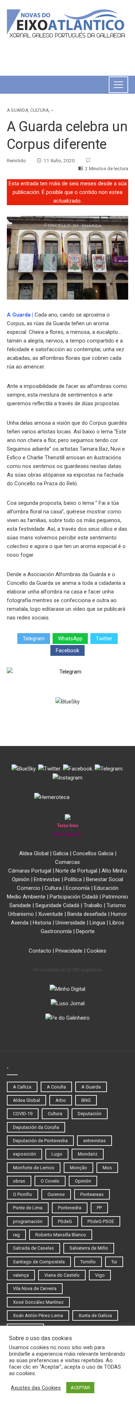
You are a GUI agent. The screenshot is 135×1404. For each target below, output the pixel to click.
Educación (106, 888)
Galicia (60, 853)
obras (19, 1181)
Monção (78, 1167)
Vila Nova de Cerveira (35, 1288)
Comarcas (67, 862)
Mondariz (88, 1154)
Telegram (34, 638)
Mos (107, 1167)
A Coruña (56, 1087)
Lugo (56, 1154)
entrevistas (94, 1140)
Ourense (56, 1194)
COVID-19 (22, 1113)
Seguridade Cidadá (57, 905)
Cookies (96, 951)
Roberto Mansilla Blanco (60, 1234)
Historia (42, 922)
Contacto (40, 951)
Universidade (70, 922)
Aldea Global (34, 853)
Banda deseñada (87, 914)
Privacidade (68, 951)
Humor (119, 914)
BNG (86, 1100)
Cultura (39, 110)
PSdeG (65, 1221)
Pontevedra (69, 1207)
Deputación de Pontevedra (40, 1140)
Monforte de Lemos (33, 1167)
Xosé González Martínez (38, 1302)
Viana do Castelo (62, 1275)
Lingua (97, 922)
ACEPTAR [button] (80, 1387)
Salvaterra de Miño (88, 1248)
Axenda (19, 922)
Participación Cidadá (74, 896)
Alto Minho (114, 870)
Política (73, 879)
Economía (78, 888)
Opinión (21, 879)
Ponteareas (92, 1194)
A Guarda (17, 110)
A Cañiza (22, 1087)
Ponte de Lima (27, 1207)
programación (27, 1221)
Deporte (85, 931)
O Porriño (22, 1194)
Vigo (100, 1275)
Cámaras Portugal (29, 870)
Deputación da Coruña (36, 1127)
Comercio (28, 888)
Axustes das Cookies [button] (36, 1388)
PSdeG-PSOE (100, 1221)
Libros (116, 922)
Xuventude (50, 914)
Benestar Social (104, 879)
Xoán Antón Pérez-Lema (38, 1315)
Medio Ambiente (26, 896)
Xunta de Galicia (95, 1315)
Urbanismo (21, 914)
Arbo (60, 1100)
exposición (24, 1154)
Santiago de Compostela (39, 1261)
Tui (114, 1261)
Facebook (67, 650)
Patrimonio (115, 896)
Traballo (93, 905)
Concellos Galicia (93, 853)
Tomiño (88, 1261)
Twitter (104, 638)
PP (99, 1207)
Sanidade (20, 905)
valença (21, 1275)
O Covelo (50, 1181)
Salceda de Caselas (33, 1248)
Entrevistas (47, 879)
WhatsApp (70, 638)
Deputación (90, 1113)
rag (16, 1234)
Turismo (116, 905)
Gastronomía (56, 931)
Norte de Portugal (76, 870)
